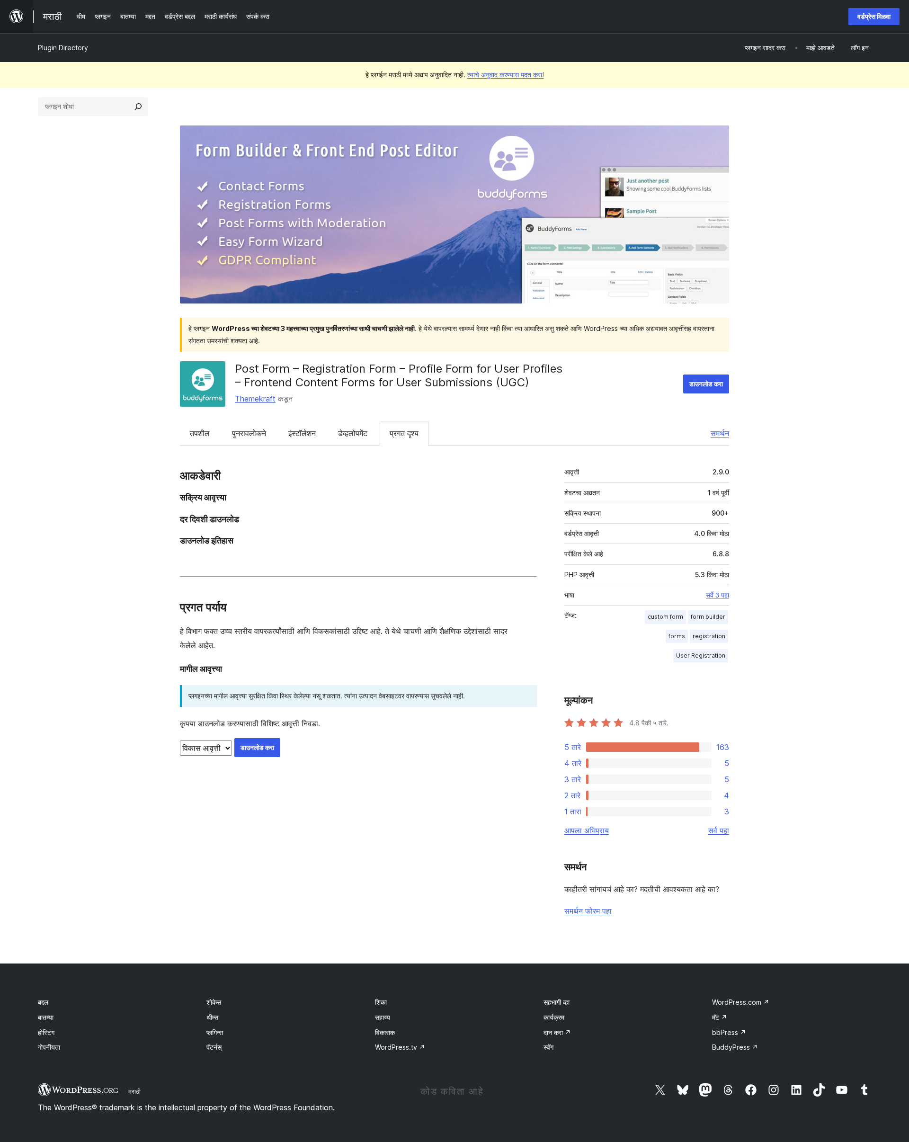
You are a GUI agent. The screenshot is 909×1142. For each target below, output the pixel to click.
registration (709, 636)
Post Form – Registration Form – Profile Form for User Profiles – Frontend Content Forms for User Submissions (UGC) (398, 375)
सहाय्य (382, 1017)
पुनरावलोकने (249, 433)
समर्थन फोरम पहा (588, 911)
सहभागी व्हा (557, 1002)
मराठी (134, 1091)
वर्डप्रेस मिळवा (874, 16)
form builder (708, 616)
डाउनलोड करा (706, 384)
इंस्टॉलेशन (302, 433)
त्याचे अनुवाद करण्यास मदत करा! (505, 75)
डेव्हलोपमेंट (352, 433)
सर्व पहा (718, 830)
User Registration (700, 655)
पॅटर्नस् (214, 1047)
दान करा (557, 1032)
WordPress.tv (400, 1047)
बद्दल (43, 1002)
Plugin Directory (63, 48)
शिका (381, 1002)
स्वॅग (548, 1047)
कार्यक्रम (554, 1017)
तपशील (200, 433)
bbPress (729, 1032)
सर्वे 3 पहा (717, 595)
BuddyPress (735, 1047)
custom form (665, 616)
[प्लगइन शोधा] (138, 106)
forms (676, 636)
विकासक (385, 1032)
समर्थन (720, 433)
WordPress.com (740, 1002)
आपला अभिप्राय (586, 830)
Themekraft (255, 398)
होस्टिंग (46, 1032)
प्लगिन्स (214, 1032)
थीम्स (212, 1017)
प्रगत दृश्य (404, 433)
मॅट (719, 1017)
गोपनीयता (49, 1047)
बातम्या (45, 1017)
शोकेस (213, 1002)
